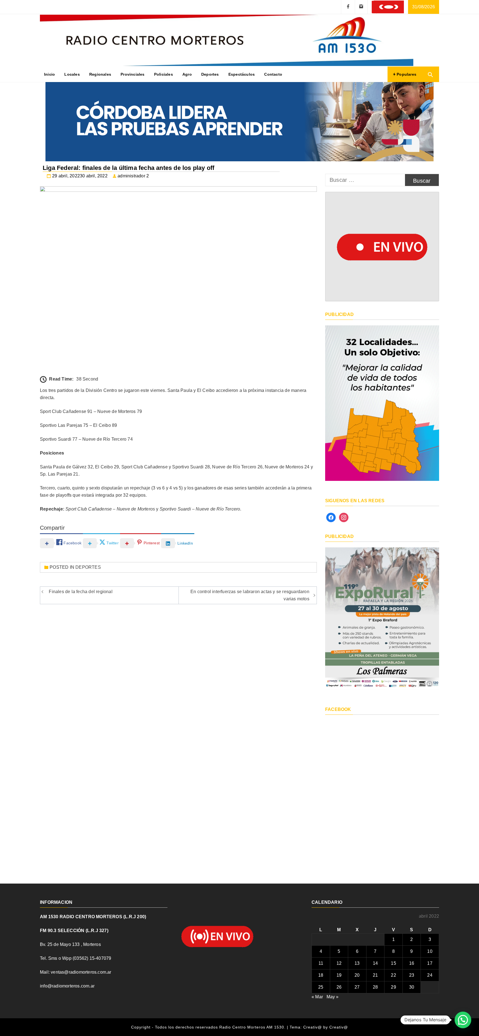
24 (429, 975)
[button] (463, 1020)
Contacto (273, 74)
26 (339, 987)
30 (411, 987)
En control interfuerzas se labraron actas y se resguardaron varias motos (249, 595)
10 (429, 951)
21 (375, 975)
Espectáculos (241, 74)
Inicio (49, 74)
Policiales (163, 74)
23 (411, 975)
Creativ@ (338, 1027)
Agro (187, 74)
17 (429, 963)
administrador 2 (133, 175)
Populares (406, 74)
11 (321, 963)
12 (339, 963)
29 (393, 987)
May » (333, 996)
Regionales (100, 74)
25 (320, 987)
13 (357, 963)
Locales (72, 74)
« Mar (317, 996)
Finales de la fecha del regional (80, 591)
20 (357, 975)
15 (393, 963)
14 (375, 963)
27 (357, 987)
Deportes (210, 74)
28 (375, 987)
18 (320, 975)
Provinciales (132, 74)
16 (411, 963)
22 (393, 975)
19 (339, 975)
